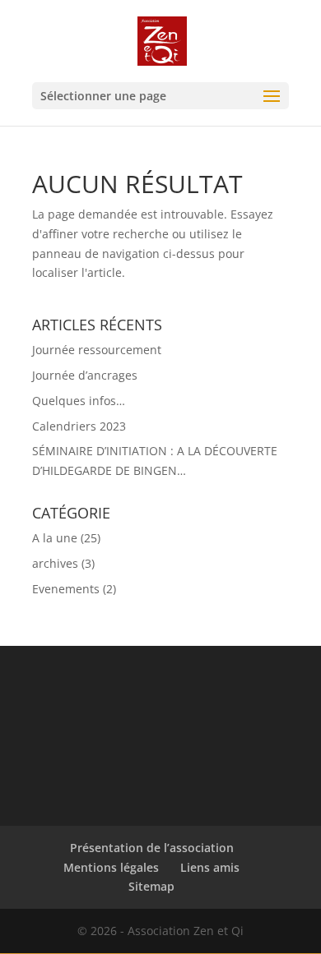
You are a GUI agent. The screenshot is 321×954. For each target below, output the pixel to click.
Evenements (66, 589)
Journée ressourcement (96, 349)
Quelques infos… (78, 400)
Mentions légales (111, 867)
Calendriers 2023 (79, 426)
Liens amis (210, 867)
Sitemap (151, 886)
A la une (54, 538)
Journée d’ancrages (84, 375)
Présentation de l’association (152, 847)
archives (55, 563)
